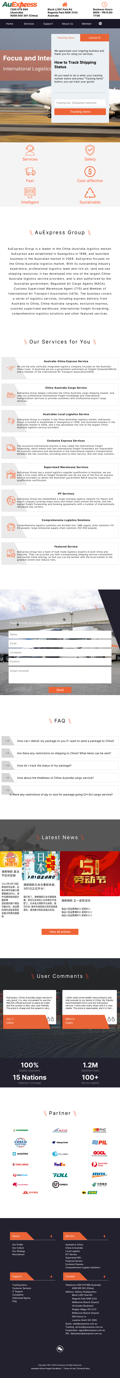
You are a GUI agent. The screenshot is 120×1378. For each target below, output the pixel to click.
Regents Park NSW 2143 (81, 1298)
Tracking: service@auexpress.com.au (84, 1327)
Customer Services (21, 1288)
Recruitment (18, 1254)
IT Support (17, 1291)
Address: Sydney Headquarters (80, 1291)
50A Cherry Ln (75, 1316)
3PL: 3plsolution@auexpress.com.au (83, 1333)
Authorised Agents (21, 1298)
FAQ (14, 1301)
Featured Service (73, 1261)
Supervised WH (73, 1257)
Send (60, 690)
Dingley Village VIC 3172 (80, 1309)
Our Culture (18, 1248)
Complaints (17, 1294)
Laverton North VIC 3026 (81, 1320)
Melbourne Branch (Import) (82, 1313)
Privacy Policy (83, 1369)
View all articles (60, 931)
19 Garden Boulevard (79, 1306)
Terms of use (70, 1369)
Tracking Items (80, 111)
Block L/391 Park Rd (78, 1295)
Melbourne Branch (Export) (82, 1302)
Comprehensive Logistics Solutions (82, 1267)
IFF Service (71, 1254)
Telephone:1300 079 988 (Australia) (83, 1285)
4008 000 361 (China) (79, 1288)
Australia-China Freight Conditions (46, 1369)
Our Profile (17, 1244)
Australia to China (74, 1244)
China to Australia (74, 1248)
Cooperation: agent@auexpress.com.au (85, 1330)
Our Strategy (18, 1251)
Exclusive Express (74, 1264)
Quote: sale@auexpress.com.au (81, 1323)
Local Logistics (72, 1251)
